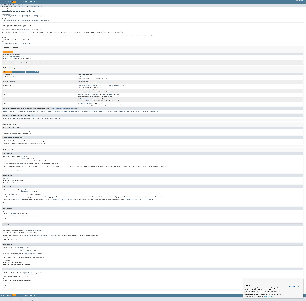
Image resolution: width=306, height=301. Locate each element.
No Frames (25, 4)
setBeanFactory (135, 111)
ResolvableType (107, 94)
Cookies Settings (294, 286)
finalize (15, 118)
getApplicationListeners (43, 111)
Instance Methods (18, 72)
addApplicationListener (10, 111)
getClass (21, 118)
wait (51, 118)
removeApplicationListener (89, 111)
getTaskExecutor (83, 81)
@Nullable (24, 156)
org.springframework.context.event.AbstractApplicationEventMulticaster (24, 15)
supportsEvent (145, 111)
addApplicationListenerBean (26, 111)
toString (46, 118)
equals (9, 118)
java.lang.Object (6, 14)
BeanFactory (28, 61)
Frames (19, 4)
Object (33, 115)
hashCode (28, 118)
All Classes (34, 4)
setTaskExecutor (83, 103)
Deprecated (26, 1)
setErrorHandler (83, 98)
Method (21, 6)
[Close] (300, 282)
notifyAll (40, 118)
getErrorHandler (83, 76)
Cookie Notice (268, 296)
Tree (21, 1)
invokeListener (82, 85)
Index (31, 1)
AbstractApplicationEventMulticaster (18, 27)
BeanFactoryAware (25, 20)
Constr (16, 6)
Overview (3, 1)
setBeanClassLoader (123, 111)
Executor (12, 81)
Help (35, 1)
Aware (3, 20)
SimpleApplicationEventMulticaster (13, 56)
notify (34, 118)
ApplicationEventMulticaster (40, 20)
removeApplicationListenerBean (107, 111)
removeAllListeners (74, 111)
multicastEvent (82, 90)
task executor (84, 197)
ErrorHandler (13, 76)
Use (18, 1)
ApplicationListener (94, 85)
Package (9, 1)
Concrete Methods (32, 72)
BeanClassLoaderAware (12, 20)
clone (4, 118)
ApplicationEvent (114, 85)
